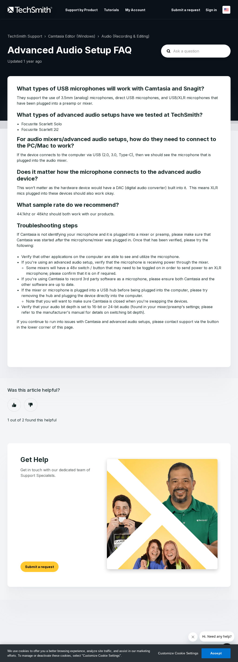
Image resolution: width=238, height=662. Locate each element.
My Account (135, 10)
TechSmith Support (24, 36)
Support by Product (81, 10)
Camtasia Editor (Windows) (71, 36)
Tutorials (111, 10)
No (30, 405)
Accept (216, 653)
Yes (14, 405)
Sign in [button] (211, 10)
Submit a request (185, 10)
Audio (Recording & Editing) (125, 36)
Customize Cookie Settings (178, 653)
